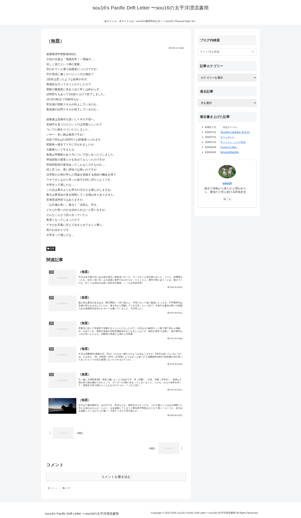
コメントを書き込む (116, 477)
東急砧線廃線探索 (230, 152)
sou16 (227, 183)
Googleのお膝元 (229, 147)
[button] (253, 52)
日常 (52, 248)
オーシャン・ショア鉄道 (233, 142)
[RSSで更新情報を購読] (229, 199)
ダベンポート (227, 137)
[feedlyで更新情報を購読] (224, 199)
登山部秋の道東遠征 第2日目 (235, 132)
